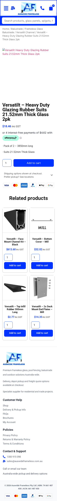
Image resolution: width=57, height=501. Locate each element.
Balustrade (17, 28)
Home (5, 28)
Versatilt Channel (25, 32)
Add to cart (34, 163)
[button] (5, 8)
